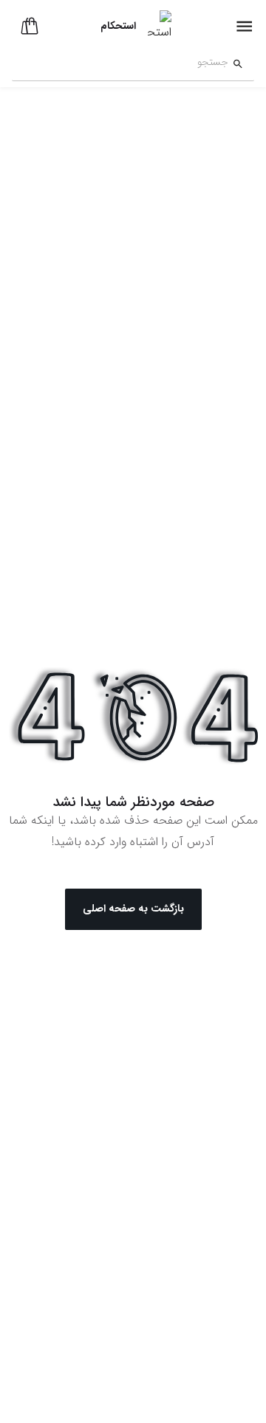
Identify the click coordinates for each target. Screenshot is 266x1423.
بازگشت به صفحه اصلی (133, 908)
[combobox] (120, 64)
